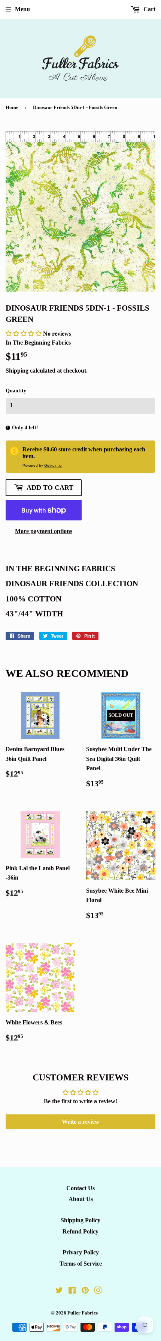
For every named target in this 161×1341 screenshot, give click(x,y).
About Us (81, 1199)
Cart (148, 9)
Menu (22, 9)
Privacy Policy (81, 1252)
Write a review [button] (80, 1121)
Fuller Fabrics (82, 1313)
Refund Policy (80, 1231)
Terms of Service (81, 1263)
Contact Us (80, 1188)
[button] (24, 333)
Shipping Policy (80, 1220)
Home (12, 107)
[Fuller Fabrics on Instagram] (98, 1291)
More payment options (43, 531)
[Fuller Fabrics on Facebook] (72, 1291)
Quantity (16, 390)
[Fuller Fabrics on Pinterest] (85, 1291)
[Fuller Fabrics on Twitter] (59, 1291)
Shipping (17, 370)
